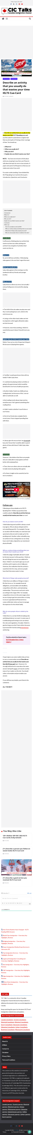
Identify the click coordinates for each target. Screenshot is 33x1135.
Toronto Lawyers (18, 1104)
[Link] (17, 903)
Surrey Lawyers (7, 1117)
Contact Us (5, 1049)
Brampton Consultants (8, 1029)
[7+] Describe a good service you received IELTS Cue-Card (15, 879)
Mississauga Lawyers (14, 1109)
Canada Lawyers (7, 1104)
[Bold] (3, 903)
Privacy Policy (6, 1056)
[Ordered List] (10, 903)
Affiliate (4, 1045)
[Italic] (4, 903)
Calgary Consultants (21, 1027)
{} (19, 903)
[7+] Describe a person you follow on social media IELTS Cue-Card (16, 850)
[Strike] (8, 903)
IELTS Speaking (14, 78)
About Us (5, 1041)
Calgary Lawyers (25, 1114)
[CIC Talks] (3, 19)
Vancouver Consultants (20, 1024)
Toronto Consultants (20, 1019)
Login (30, 893)
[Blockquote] (14, 903)
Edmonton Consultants (8, 1027)
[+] (21, 903)
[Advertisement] (16, 42)
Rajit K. (12, 96)
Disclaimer (5, 1052)
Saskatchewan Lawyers (15, 1112)
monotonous (25, 627)
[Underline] (6, 903)
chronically (27, 440)
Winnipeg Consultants (21, 1022)
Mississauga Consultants (22, 1029)
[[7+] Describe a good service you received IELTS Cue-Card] (16, 860)
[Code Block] (15, 903)
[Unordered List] (12, 903)
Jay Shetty (27, 498)
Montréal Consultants (7, 1022)
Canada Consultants (7, 1019)
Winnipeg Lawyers (13, 1107)
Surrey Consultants (7, 1024)
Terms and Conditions (8, 1060)
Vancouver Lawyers (14, 1114)
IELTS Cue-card (6, 78)
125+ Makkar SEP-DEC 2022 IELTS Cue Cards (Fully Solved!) (15, 837)
